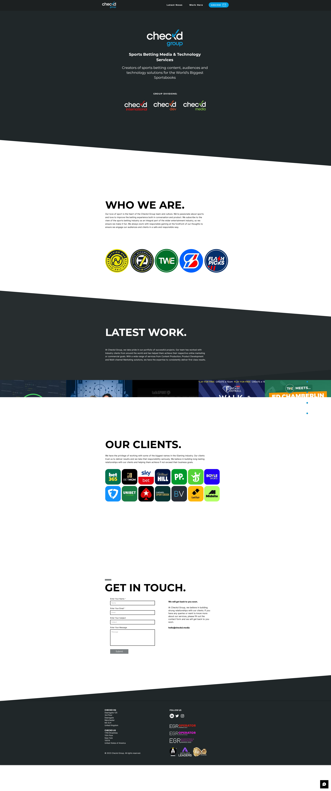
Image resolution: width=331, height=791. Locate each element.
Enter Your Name (117, 599)
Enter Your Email (117, 608)
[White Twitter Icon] (177, 716)
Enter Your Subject (118, 618)
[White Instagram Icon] (182, 716)
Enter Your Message (118, 627)
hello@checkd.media (179, 627)
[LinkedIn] (172, 716)
